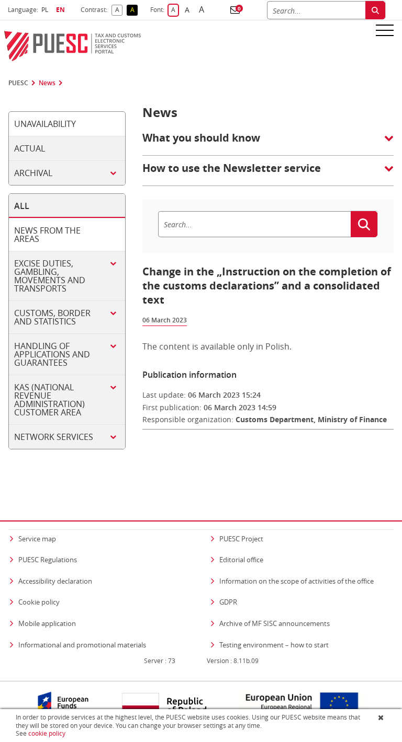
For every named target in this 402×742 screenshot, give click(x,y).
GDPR (228, 602)
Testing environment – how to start (274, 645)
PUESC (18, 83)
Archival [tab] (33, 173)
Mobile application (47, 623)
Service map (37, 538)
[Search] (375, 10)
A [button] (118, 10)
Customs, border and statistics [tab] (52, 317)
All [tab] (21, 206)
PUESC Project (241, 538)
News (47, 83)
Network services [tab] (53, 437)
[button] (235, 10)
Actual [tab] (29, 148)
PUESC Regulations (47, 559)
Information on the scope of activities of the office (296, 581)
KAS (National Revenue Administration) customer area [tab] (49, 399)
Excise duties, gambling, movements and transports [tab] (49, 276)
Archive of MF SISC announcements (274, 623)
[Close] (382, 717)
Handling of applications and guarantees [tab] (52, 354)
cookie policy (46, 733)
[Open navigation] (384, 29)
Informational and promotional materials (82, 645)
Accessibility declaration (55, 581)
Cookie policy (39, 602)
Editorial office (241, 559)
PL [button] (46, 10)
